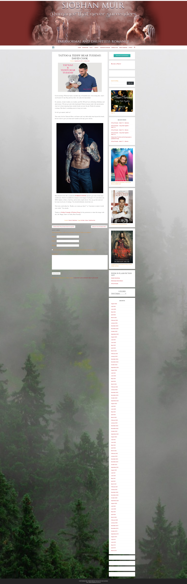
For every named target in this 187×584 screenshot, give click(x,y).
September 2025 (115, 334)
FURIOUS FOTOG (80, 196)
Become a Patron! (116, 64)
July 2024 (113, 373)
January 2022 (114, 456)
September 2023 (115, 400)
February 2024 (114, 386)
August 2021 (114, 470)
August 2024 (114, 370)
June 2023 (113, 409)
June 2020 (113, 509)
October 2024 (114, 364)
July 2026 (113, 306)
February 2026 (114, 320)
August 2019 (114, 536)
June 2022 (113, 442)
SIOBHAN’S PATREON (105, 47)
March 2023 (114, 417)
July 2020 (113, 506)
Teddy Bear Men (92, 220)
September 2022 (115, 434)
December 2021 (114, 459)
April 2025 (113, 348)
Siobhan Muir (87, 61)
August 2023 (114, 403)
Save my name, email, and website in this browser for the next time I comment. (75, 250)
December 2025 (114, 325)
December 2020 (114, 492)
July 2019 (113, 539)
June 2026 (113, 309)
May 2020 (113, 511)
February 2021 (114, 486)
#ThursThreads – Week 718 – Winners (119, 130)
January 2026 (114, 323)
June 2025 (113, 342)
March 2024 (114, 384)
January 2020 (114, 522)
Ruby (87, 582)
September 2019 (115, 534)
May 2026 (113, 312)
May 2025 (113, 345)
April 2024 (113, 381)
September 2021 (115, 467)
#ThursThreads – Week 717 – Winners (119, 141)
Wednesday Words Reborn (117, 280)
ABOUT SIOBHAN (123, 47)
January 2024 (114, 389)
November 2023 (114, 395)
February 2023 (114, 420)
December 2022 (114, 425)
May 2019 (113, 545)
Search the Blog (114, 80)
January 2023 (114, 423)
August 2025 (114, 337)
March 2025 (114, 350)
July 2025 (113, 339)
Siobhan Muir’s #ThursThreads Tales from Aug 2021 (64, 226)
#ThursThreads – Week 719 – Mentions (120, 123)
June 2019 (113, 542)
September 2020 (115, 500)
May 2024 (113, 378)
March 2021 (114, 484)
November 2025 (114, 328)
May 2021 (113, 478)
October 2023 (114, 398)
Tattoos (86, 220)
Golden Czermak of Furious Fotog (70, 212)
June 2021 (113, 475)
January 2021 (114, 489)
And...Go (130, 83)
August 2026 (114, 303)
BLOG (91, 47)
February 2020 (114, 520)
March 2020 (114, 517)
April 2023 (113, 414)
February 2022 (114, 453)
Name (54, 236)
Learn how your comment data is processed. (86, 278)
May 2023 (113, 411)
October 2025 (114, 331)
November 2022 (114, 428)
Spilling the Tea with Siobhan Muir (99, 226)
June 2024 (113, 375)
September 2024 (115, 367)
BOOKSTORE (85, 47)
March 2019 (114, 550)
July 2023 (113, 406)
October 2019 (114, 531)
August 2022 (114, 436)
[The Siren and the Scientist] (122, 222)
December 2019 (114, 525)
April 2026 (113, 314)
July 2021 (113, 472)
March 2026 (114, 317)
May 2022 (113, 445)
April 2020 (113, 514)
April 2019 (113, 547)
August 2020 (114, 503)
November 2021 (114, 461)
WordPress (98, 582)
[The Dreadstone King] (122, 262)
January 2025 (114, 356)
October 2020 (114, 497)
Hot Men (83, 220)
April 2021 (113, 481)
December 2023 (114, 392)
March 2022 (114, 450)
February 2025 (114, 353)
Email (54, 241)
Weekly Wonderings (115, 278)
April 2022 (113, 448)
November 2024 (114, 362)
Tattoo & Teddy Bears (73, 220)
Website (54, 245)
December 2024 (114, 359)
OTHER (130, 47)
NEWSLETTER (114, 47)
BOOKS (96, 47)
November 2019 (114, 528)
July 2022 (113, 439)
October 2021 (114, 464)
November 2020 (114, 495)
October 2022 (114, 431)
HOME (79, 47)
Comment (55, 254)
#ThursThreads (114, 283)
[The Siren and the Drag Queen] (122, 180)
